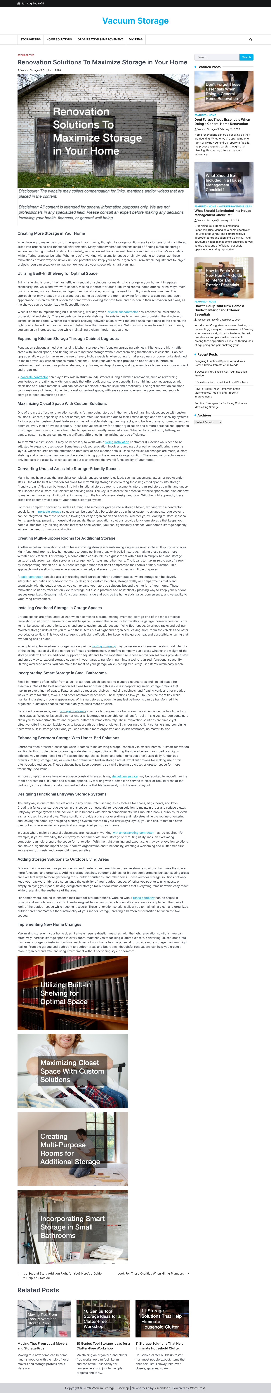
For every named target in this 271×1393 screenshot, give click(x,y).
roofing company (104, 646)
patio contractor (31, 576)
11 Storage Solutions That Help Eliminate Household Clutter (159, 1346)
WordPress (197, 1388)
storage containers (73, 711)
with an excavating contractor (133, 832)
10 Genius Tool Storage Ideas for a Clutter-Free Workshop (103, 1346)
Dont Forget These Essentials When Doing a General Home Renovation (222, 122)
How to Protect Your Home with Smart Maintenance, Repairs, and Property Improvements (217, 392)
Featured (200, 115)
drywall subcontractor (122, 312)
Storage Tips (30, 39)
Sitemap (123, 1388)
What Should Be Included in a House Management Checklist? (222, 213)
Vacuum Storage (135, 21)
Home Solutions (59, 39)
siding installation (117, 442)
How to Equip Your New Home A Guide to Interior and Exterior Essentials (219, 310)
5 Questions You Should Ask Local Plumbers (221, 382)
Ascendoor (162, 1388)
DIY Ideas (136, 39)
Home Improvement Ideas (235, 206)
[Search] (250, 39)
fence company (144, 898)
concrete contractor (34, 377)
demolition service (125, 776)
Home (212, 115)
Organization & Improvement (100, 39)
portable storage (49, 511)
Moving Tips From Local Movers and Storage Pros (43, 1346)
